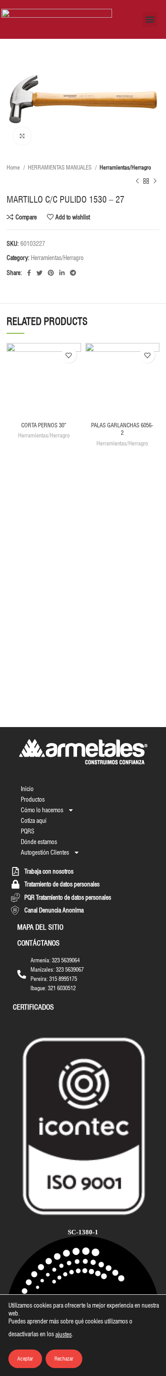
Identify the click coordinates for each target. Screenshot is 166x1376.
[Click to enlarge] (22, 136)
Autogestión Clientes (45, 852)
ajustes (63, 1334)
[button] (150, 19)
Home (14, 167)
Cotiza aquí (33, 820)
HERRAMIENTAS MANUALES (60, 167)
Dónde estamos (39, 841)
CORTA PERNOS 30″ (43, 425)
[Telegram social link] (73, 273)
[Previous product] (137, 181)
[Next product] (155, 181)
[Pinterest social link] (51, 273)
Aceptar (25, 1358)
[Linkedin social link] (62, 273)
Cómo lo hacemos (42, 810)
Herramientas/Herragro (125, 167)
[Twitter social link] (39, 273)
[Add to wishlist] (69, 355)
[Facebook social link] (29, 273)
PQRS (28, 831)
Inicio (27, 788)
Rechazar (63, 1358)
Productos (33, 799)
